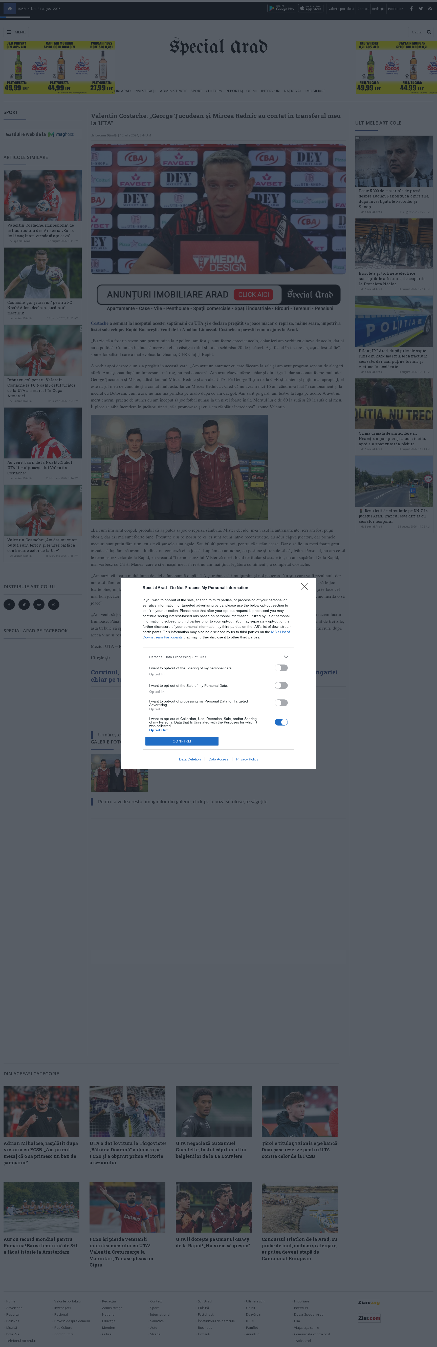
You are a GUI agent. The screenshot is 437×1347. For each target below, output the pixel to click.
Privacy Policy (247, 759)
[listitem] (218, 656)
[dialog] (218, 673)
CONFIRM (182, 741)
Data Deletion (190, 759)
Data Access (218, 759)
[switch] (281, 668)
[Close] (306, 588)
